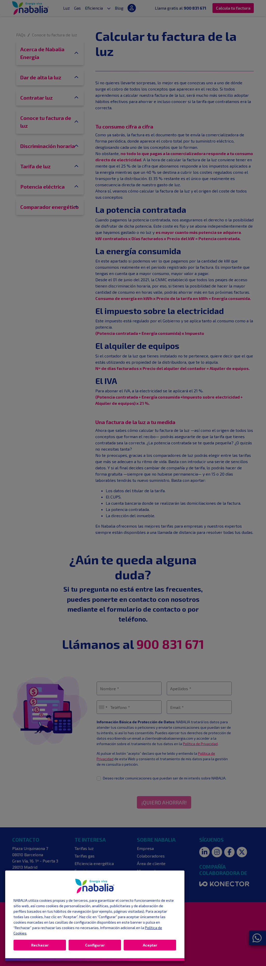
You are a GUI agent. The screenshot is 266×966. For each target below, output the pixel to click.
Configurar (95, 945)
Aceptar (150, 945)
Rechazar (40, 945)
